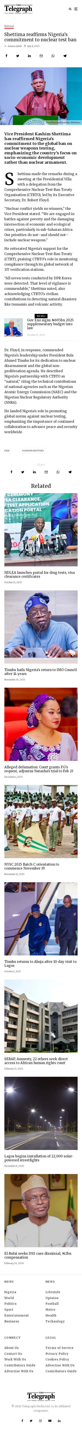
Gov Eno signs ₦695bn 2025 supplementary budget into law (50, 324)
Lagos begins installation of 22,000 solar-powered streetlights (38, 1158)
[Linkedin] (59, 1421)
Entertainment (16, 1315)
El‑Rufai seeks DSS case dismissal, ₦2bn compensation (37, 1255)
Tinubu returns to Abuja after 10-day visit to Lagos (40, 964)
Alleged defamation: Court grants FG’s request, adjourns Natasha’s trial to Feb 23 (38, 769)
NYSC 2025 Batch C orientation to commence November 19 (31, 866)
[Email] (41, 55)
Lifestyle (52, 1292)
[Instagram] (40, 1421)
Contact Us (13, 1354)
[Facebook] (22, 1421)
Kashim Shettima (34, 451)
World (9, 1298)
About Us (11, 1348)
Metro (50, 1310)
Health (50, 1315)
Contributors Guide (20, 1365)
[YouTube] (50, 1421)
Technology (55, 1321)
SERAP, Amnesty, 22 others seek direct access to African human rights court (36, 1061)
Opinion (52, 1298)
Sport (8, 1310)
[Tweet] (17, 55)
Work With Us (15, 1359)
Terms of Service (59, 1348)
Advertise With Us (18, 1371)
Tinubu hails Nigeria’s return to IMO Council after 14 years (40, 672)
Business (11, 1321)
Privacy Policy (57, 1354)
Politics (10, 1304)
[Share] (6, 55)
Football (52, 1304)
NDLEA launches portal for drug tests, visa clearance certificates (39, 575)
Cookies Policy (57, 1359)
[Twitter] (31, 1421)
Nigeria (10, 1292)
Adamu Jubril (14, 46)
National (9, 26)
